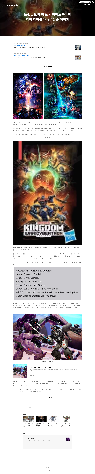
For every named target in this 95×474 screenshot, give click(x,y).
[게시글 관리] (20, 407)
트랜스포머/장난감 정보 (52, 24)
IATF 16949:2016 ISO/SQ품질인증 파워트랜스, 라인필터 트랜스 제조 (31, 57)
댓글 (24, 433)
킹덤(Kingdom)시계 (19, 45)
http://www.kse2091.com (20, 53)
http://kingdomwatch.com (20, 43)
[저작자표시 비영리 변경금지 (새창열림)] (29, 407)
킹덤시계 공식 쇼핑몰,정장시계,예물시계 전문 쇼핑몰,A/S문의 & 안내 (30, 47)
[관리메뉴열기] (93, 2)
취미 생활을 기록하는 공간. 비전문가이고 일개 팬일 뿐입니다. (38, 440)
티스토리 (47, 467)
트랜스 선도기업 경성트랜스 (21, 56)
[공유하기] (18, 407)
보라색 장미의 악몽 (12, 5)
